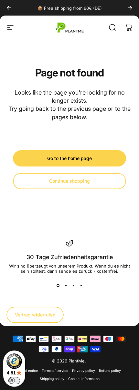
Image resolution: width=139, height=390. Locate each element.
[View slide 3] (73, 285)
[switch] (14, 380)
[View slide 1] (58, 285)
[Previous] (9, 8)
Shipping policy (52, 379)
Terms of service (55, 371)
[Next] (130, 8)
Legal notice (28, 371)
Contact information (84, 379)
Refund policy (110, 371)
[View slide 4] (81, 285)
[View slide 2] (66, 285)
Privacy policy (83, 371)
